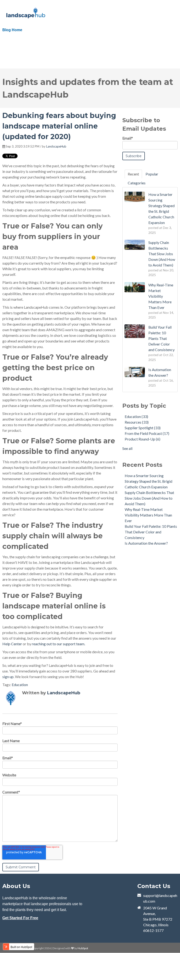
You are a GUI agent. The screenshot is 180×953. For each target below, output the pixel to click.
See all (127, 448)
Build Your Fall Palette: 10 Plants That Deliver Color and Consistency (151, 532)
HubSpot (83, 948)
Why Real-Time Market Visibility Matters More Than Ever (148, 515)
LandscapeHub (56, 146)
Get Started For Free (20, 918)
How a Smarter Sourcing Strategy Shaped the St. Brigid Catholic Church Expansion (148, 481)
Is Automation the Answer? (146, 543)
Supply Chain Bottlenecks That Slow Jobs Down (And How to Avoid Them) (149, 498)
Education (20, 684)
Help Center (12, 644)
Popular (152, 174)
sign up (8, 676)
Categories (137, 183)
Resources (137, 422)
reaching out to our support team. (58, 644)
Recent (133, 174)
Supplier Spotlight (143, 427)
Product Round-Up (142, 439)
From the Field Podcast (147, 433)
